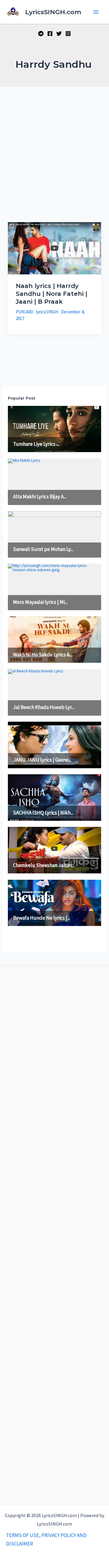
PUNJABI (24, 312)
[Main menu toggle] (96, 12)
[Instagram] (68, 33)
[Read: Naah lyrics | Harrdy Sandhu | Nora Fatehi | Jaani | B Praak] (54, 247)
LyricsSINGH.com (53, 12)
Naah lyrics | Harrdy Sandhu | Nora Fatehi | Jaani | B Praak (51, 293)
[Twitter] (59, 33)
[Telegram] (41, 33)
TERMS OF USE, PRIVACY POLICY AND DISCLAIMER (46, 1539)
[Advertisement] (54, 144)
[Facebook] (50, 33)
